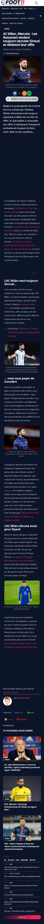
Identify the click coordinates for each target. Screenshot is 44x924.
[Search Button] (36, 3)
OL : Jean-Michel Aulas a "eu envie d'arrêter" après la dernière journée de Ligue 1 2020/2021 (22, 767)
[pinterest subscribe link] (21, 720)
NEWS (6, 29)
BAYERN (5, 23)
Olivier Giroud (10, 692)
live (17, 860)
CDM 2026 (14, 9)
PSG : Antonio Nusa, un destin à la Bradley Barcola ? (22, 877)
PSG (25, 9)
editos (32, 860)
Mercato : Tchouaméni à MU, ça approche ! (19, 911)
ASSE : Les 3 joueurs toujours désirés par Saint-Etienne (21, 886)
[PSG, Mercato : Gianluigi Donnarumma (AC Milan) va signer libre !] (22, 788)
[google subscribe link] (18, 713)
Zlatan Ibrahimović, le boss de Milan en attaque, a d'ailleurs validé (21, 516)
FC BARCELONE (19, 13)
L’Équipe (8, 490)
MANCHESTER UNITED (10, 18)
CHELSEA (23, 18)
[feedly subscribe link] (30, 713)
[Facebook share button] (14, 93)
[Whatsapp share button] (29, 93)
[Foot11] (12, 3)
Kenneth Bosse (12, 53)
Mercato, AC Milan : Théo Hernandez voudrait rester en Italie (23, 332)
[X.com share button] (19, 93)
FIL (5, 860)
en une (11, 860)
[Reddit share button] (24, 93)
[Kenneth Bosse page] (7, 701)
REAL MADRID (7, 13)
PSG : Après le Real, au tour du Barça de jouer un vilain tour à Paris (21, 868)
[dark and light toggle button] (40, 15)
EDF (20, 9)
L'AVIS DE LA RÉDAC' (16, 23)
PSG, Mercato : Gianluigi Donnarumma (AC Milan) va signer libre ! (20, 807)
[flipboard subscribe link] (9, 720)
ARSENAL (31, 18)
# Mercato (8, 725)
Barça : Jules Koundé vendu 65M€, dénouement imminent (21, 903)
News (7, 760)
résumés (24, 860)
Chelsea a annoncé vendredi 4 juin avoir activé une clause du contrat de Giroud (19, 245)
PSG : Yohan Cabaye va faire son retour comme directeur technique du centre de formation (21, 846)
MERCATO (5, 9)
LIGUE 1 (31, 9)
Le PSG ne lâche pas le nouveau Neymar (18, 895)
